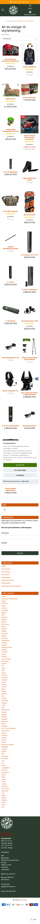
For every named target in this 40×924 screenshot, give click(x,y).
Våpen (3, 566)
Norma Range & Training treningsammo (10, 60)
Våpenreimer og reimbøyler (11, 586)
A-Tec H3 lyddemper (10, 172)
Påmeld (20, 553)
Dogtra (3, 645)
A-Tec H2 (10, 282)
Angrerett (4, 867)
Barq (3, 615)
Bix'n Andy (5, 624)
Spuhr (3, 765)
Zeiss (3, 805)
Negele (4, 717)
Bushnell (4, 638)
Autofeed (4, 610)
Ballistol (4, 613)
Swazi (3, 775)
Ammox (4, 608)
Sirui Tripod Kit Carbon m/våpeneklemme (29, 393)
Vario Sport (5, 788)
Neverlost (4, 721)
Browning (4, 633)
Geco (3, 668)
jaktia (3, 689)
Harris (3, 673)
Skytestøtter (5, 577)
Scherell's (4, 758)
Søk (2, 855)
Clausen (4, 643)
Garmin (4, 663)
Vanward (4, 786)
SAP (2, 754)
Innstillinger (20, 475)
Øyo (2, 807)
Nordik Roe (5, 731)
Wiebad (4, 800)
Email (4, 543)
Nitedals (4, 726)
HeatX (3, 682)
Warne (3, 798)
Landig (3, 698)
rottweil (4, 749)
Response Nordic (7, 744)
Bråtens (4, 636)
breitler (3, 631)
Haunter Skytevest (29, 67)
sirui (2, 761)
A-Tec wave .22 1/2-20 (29, 255)
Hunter (3, 687)
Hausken (4, 677)
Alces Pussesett (29, 215)
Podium (4, 738)
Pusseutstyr (5, 572)
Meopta (4, 714)
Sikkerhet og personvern (11, 481)
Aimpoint (4, 603)
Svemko (4, 770)
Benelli (3, 622)
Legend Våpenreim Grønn (29, 179)
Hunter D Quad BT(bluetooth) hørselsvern (29, 137)
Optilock (4, 735)
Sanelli (3, 751)
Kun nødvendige (20, 470)
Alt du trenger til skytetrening (23, 21)
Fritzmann (5, 661)
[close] (38, 2)
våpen (3, 795)
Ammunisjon (5, 569)
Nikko (3, 724)
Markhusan (5, 710)
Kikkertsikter (5, 583)
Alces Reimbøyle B (29, 426)
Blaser (3, 626)
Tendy (3, 779)
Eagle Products (6, 647)
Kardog (4, 693)
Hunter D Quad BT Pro (10, 391)
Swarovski (5, 772)
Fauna (3, 654)
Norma (3, 733)
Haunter (4, 675)
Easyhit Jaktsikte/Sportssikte (10, 247)
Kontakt (4, 862)
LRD (2, 707)
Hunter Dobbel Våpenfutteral (10, 489)
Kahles (3, 691)
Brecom (4, 629)
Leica (3, 705)
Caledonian (5, 640)
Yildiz (3, 802)
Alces (3, 606)
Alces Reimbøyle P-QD (29, 321)
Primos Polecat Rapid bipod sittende (29, 358)
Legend (4, 703)
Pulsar (3, 742)
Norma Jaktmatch (29, 97)
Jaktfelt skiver (10, 99)
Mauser (4, 712)
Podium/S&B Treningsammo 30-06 (10, 130)
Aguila (3, 601)
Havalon (4, 680)
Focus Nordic (6, 659)
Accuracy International (9, 599)
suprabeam (5, 768)
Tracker (4, 784)
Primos (4, 740)
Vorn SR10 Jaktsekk (10, 211)
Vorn (3, 793)
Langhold (4, 700)
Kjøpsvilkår (25, 481)
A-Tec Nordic (10, 321)
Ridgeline (4, 747)
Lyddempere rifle (7, 580)
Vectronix (4, 791)
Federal (4, 656)
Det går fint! (20, 465)
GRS (3, 670)
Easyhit (4, 650)
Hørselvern (5, 574)
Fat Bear (4, 652)
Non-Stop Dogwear (8, 728)
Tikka (3, 781)
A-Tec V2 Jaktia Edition (10, 426)
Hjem (8, 21)
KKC (2, 696)
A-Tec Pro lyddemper (29, 289)
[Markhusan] (13, 10)
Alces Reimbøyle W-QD (10, 358)
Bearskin (4, 617)
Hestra (3, 684)
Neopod (4, 719)
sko (2, 763)
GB (2, 666)
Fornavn (5, 533)
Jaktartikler (5, 869)
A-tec (3, 596)
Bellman (4, 619)
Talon (3, 777)
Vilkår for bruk (6, 865)
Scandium (5, 756)
